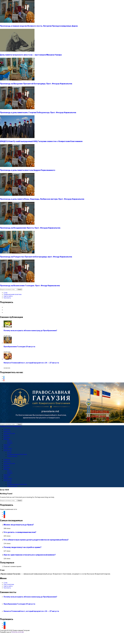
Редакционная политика (12, 294)
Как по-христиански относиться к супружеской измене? (30, 555)
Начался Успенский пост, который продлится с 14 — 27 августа (31, 363)
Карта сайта (8, 296)
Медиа (6, 439)
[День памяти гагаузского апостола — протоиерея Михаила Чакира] (17, 51)
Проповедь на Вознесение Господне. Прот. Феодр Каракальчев (30, 285)
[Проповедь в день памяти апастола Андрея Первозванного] (17, 166)
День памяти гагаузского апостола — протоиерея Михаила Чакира (31, 55)
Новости (7, 431)
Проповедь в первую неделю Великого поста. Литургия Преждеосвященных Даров (39, 26)
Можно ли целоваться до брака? (19, 525)
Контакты (7, 298)
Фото (9, 441)
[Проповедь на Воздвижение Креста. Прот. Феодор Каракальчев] (17, 224)
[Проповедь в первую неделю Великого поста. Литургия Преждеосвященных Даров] (17, 22)
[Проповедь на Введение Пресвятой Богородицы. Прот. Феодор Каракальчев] (17, 80)
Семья (6, 447)
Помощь (7, 437)
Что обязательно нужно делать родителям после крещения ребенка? (36, 540)
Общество (8, 449)
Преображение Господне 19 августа (19, 347)
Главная (7, 430)
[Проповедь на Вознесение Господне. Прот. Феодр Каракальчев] (17, 282)
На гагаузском (9, 433)
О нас (6, 293)
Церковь (7, 445)
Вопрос (7, 435)
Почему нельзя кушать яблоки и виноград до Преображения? (30, 330)
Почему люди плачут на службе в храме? (22, 547)
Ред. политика (9, 584)
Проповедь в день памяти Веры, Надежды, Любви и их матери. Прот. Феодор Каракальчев (42, 199)
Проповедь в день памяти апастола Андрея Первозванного (27, 170)
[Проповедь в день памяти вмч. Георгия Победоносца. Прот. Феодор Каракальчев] (17, 109)
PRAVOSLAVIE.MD (17, 632)
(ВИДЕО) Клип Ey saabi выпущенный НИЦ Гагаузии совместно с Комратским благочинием (41, 141)
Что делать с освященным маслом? (20, 532)
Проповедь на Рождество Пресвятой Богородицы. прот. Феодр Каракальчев (36, 257)
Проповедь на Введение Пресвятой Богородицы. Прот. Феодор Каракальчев (36, 84)
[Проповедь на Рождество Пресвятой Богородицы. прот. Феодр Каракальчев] (17, 253)
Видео (9, 443)
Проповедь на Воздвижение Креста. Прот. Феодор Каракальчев (30, 228)
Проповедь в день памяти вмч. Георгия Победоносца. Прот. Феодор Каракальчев (38, 112)
